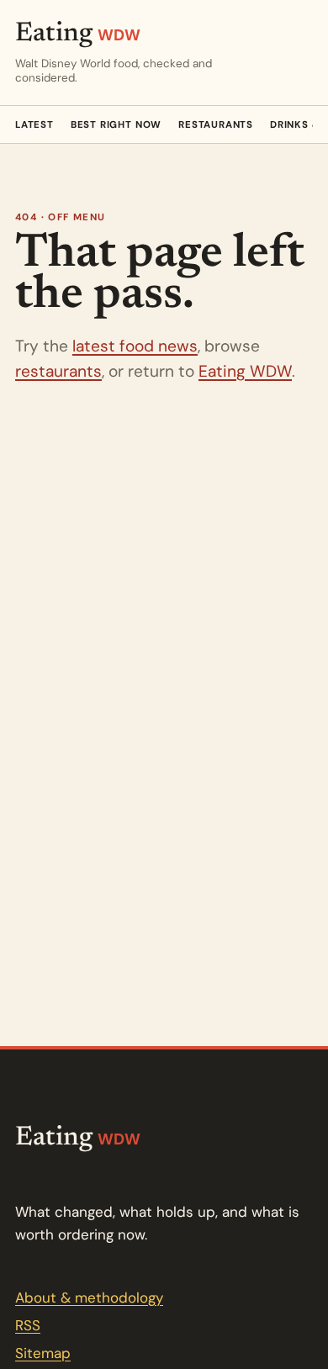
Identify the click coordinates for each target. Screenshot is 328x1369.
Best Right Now (116, 125)
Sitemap (43, 1353)
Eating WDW (245, 371)
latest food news (135, 346)
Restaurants (215, 125)
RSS (27, 1325)
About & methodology (89, 1297)
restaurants (58, 371)
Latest (34, 125)
